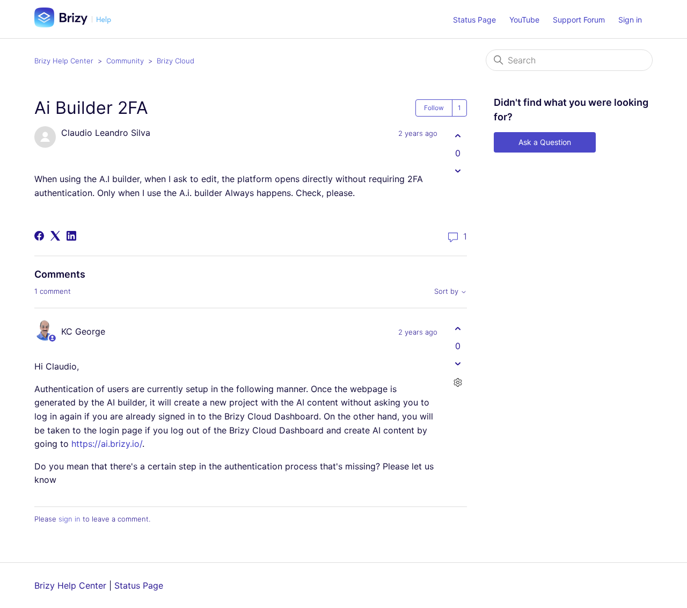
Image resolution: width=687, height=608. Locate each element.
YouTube (524, 19)
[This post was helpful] (457, 135)
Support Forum (579, 19)
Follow (434, 108)
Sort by (447, 291)
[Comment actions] (457, 382)
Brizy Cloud (175, 60)
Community (125, 60)
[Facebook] (39, 236)
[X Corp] (55, 236)
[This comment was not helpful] (457, 363)
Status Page (474, 19)
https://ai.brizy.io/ (106, 443)
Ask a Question (544, 142)
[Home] (76, 24)
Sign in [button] (630, 19)
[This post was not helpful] (457, 170)
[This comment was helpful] (457, 328)
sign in (70, 519)
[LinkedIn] (71, 236)
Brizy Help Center (63, 60)
